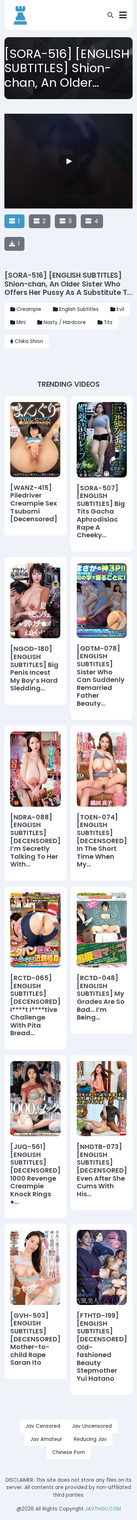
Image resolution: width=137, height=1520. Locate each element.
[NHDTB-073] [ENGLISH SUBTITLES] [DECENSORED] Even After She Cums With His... (102, 1170)
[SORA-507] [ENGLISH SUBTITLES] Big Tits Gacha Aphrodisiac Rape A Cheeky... (101, 511)
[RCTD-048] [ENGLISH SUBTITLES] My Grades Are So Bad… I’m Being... (101, 997)
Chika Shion (29, 341)
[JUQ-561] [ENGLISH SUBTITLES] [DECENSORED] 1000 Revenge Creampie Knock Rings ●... (35, 1174)
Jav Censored (43, 1426)
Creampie (28, 309)
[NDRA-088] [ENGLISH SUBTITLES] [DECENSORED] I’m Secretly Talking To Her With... (35, 840)
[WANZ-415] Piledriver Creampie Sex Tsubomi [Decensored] (33, 503)
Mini (21, 322)
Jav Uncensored (92, 1426)
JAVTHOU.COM (103, 1508)
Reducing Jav (90, 1439)
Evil (120, 309)
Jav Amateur (46, 1439)
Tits (108, 322)
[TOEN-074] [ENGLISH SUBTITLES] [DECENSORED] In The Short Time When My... (102, 840)
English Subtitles (79, 309)
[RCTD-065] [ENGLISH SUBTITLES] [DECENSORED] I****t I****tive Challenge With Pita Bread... (35, 1005)
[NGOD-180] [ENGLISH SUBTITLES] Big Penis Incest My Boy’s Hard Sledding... (34, 668)
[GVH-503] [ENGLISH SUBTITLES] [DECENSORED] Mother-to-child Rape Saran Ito (35, 1339)
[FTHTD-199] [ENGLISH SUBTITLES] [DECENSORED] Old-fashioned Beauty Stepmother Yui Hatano (102, 1347)
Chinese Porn (68, 1452)
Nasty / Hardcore (64, 322)
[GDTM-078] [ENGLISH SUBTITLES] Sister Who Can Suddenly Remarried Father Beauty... (101, 676)
